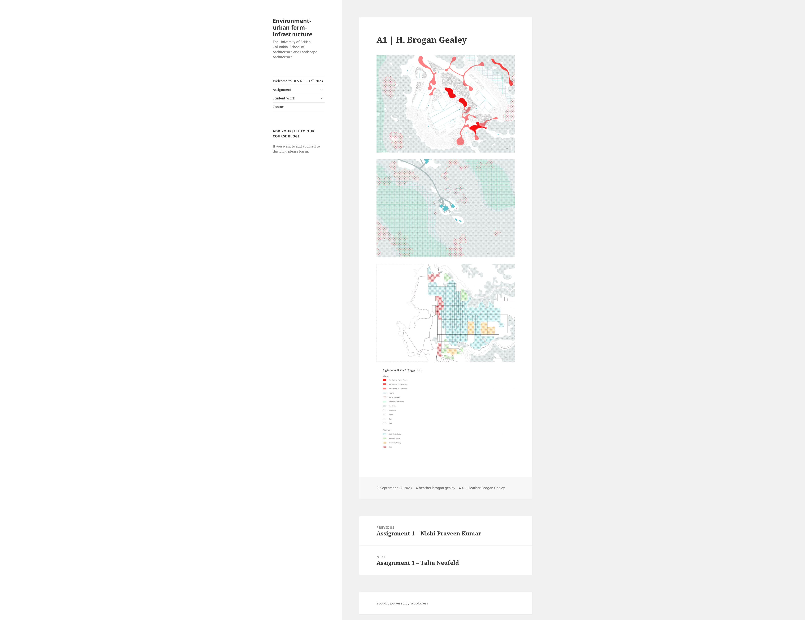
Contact (279, 106)
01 (464, 488)
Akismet (28, 616)
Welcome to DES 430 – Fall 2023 (298, 81)
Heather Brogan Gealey (486, 488)
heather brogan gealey (437, 488)
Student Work (284, 98)
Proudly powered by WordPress (402, 603)
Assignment (282, 89)
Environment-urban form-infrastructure (292, 27)
